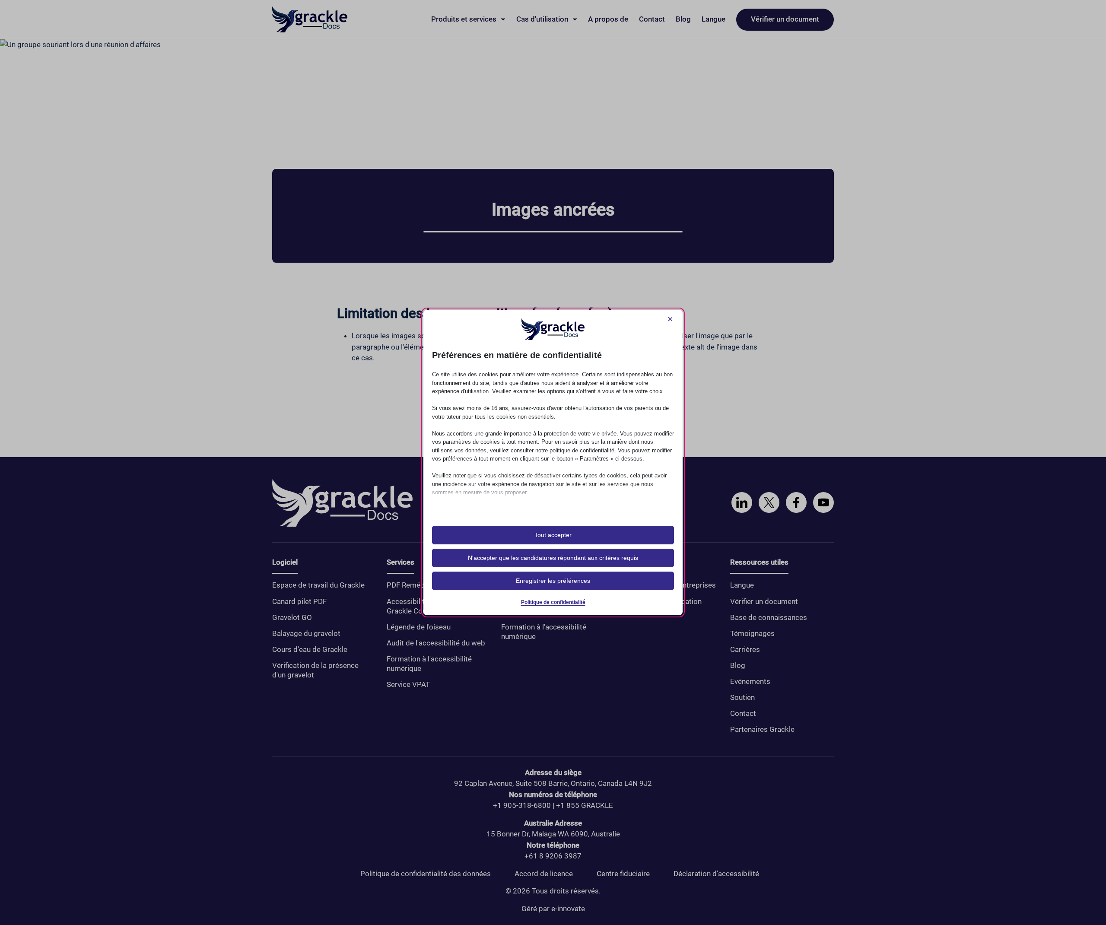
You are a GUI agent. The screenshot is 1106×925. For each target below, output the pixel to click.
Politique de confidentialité (553, 602)
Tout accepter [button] (553, 534)
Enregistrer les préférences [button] (553, 580)
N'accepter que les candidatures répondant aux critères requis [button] (553, 557)
